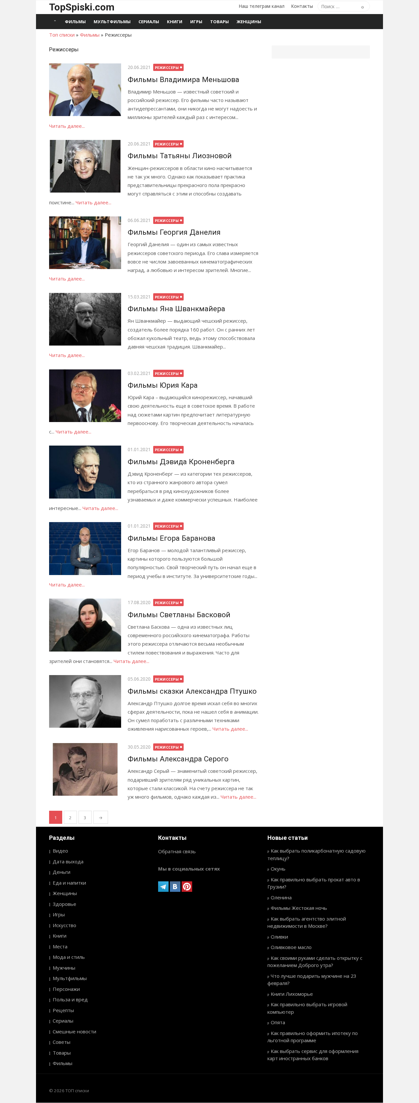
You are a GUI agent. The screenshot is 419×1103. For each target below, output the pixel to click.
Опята (278, 1022)
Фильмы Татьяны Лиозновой (180, 155)
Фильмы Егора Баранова (171, 538)
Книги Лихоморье (292, 994)
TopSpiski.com (82, 7)
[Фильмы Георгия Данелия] (85, 242)
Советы (61, 1042)
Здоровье (64, 904)
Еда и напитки (69, 882)
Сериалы (148, 22)
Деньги (61, 872)
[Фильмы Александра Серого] (85, 769)
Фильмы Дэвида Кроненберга (181, 461)
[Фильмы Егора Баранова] (85, 548)
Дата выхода (68, 861)
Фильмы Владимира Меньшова (183, 79)
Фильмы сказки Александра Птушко (192, 691)
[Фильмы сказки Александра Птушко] (85, 701)
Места (60, 946)
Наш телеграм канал (261, 6)
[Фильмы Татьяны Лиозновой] (85, 166)
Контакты (302, 6)
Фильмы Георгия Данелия (174, 232)
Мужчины (64, 967)
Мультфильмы (112, 22)
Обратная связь (177, 851)
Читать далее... (67, 126)
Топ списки (62, 34)
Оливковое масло (291, 947)
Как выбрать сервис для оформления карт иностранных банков (312, 1055)
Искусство (64, 925)
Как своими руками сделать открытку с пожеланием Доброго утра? (314, 962)
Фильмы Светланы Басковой (179, 614)
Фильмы (75, 22)
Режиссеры (167, 67)
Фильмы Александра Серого (178, 759)
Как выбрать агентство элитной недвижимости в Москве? (306, 922)
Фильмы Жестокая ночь (299, 908)
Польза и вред (70, 999)
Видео (60, 850)
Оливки (279, 936)
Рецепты (63, 1010)
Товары (219, 22)
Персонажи (66, 989)
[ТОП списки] (55, 21)
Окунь (278, 868)
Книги (174, 22)
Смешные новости (74, 1031)
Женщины (249, 22)
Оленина (281, 897)
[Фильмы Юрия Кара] (85, 395)
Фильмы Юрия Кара (163, 385)
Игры (196, 22)
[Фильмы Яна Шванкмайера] (85, 319)
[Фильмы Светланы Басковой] (85, 625)
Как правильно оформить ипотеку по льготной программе (312, 1037)
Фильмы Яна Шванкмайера (176, 308)
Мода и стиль (69, 957)
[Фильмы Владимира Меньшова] (85, 89)
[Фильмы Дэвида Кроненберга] (85, 472)
